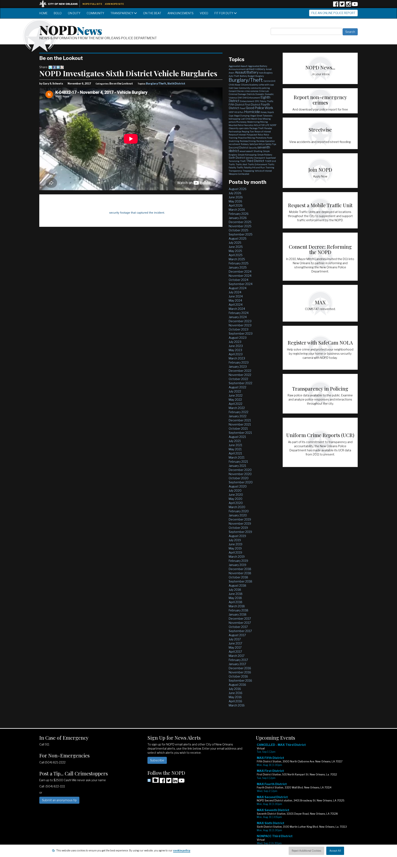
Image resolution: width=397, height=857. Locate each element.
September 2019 (240, 532)
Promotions (261, 138)
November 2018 (240, 573)
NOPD (70, 29)
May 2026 (235, 201)
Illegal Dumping (242, 115)
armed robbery (255, 69)
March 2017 (236, 655)
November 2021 (240, 424)
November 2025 (240, 226)
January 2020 (238, 515)
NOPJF (273, 125)
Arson (231, 72)
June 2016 (235, 693)
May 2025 (235, 251)
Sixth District (176, 83)
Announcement (237, 69)
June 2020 (236, 494)
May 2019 (235, 548)
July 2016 (235, 689)
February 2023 (239, 362)
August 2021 (237, 437)
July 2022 (235, 391)
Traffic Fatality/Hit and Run (251, 167)
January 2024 (238, 317)
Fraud (242, 108)
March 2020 (237, 507)
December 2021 (240, 420)
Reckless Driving (248, 141)
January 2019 (237, 565)
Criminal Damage (237, 94)
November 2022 (240, 375)
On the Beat (152, 13)
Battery (243, 76)
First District (252, 104)
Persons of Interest (237, 134)
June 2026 (236, 197)
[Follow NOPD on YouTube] (355, 5)
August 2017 (237, 635)
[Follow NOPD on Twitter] (342, 5)
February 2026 (239, 213)
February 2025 (239, 263)
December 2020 (240, 470)
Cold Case (233, 88)
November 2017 (240, 622)
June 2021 (235, 445)
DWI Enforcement (251, 97)
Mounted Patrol (236, 125)
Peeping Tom (248, 131)
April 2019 (235, 552)
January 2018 (237, 614)
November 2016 (240, 672)
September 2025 (240, 234)
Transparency (122, 13)
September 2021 (240, 432)
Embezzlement (247, 101)
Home (43, 13)
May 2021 (235, 449)
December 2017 (240, 618)
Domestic (259, 94)
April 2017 (235, 651)
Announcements (180, 13)
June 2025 (236, 246)
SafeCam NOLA (257, 144)
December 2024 (240, 271)
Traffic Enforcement (257, 164)
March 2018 (237, 606)
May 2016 (235, 697)
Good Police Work (259, 108)
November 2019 (240, 523)
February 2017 (238, 660)
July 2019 (235, 540)
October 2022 (238, 379)
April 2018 (235, 602)
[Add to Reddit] (62, 67)
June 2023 (236, 346)
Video (204, 13)
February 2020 (239, 511)
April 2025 (236, 255)
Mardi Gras (256, 119)
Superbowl (271, 158)
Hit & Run (239, 112)
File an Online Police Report (333, 13)
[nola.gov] (60, 3)
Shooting (258, 151)
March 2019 (237, 556)
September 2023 (240, 333)
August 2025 (237, 238)
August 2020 (238, 486)
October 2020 (239, 478)
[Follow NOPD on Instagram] (348, 5)
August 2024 (237, 288)
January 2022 (237, 416)
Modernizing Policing (257, 122)
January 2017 (237, 664)
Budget (251, 76)
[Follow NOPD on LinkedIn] (175, 782)
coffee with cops (266, 84)
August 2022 (237, 387)
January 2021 (237, 465)
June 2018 (236, 594)
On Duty (74, 13)
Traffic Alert (241, 164)
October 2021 (238, 428)
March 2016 (237, 705)
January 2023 (238, 366)
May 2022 (235, 399)
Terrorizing (234, 161)
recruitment (234, 144)
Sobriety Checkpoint (255, 158)
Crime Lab (264, 91)
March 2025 (237, 259)
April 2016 (235, 701)
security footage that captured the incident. (137, 212)
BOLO (58, 13)
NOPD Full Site (92, 3)
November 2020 (240, 474)
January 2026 (238, 218)
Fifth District (236, 104)
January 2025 (238, 267)
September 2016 (240, 680)
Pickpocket (251, 134)
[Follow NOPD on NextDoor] (153, 780)
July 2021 (235, 441)
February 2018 (238, 610)
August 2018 (237, 585)
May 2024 (235, 300)
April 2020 (236, 503)
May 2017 (235, 647)
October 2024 (238, 280)
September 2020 (241, 482)
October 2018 (238, 577)
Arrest (269, 69)
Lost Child (246, 119)
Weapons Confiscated (239, 174)
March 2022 (237, 408)
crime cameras (251, 91)
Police (260, 134)
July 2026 (235, 193)
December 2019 (240, 519)
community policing (260, 88)
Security (253, 147)
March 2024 (237, 308)
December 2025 (240, 222)
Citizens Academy (249, 84)
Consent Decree (236, 91)
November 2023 (240, 325)
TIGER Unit (270, 161)
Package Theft (256, 128)
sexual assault (246, 151)
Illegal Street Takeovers (261, 115)
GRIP (231, 112)
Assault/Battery (246, 72)
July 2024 (235, 292)
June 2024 (236, 296)
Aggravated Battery (257, 66)
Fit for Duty (224, 13)
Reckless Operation (265, 141)
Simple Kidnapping (247, 154)
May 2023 (235, 350)
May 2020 (235, 498)
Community (95, 13)
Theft (243, 161)
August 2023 (237, 337)
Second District (238, 147)
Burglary (259, 76)
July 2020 (235, 490)
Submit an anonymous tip (59, 800)
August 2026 (237, 189)
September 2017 (240, 631)
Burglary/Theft (156, 83)
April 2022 (235, 403)
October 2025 (238, 230)
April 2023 (236, 354)
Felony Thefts (266, 101)
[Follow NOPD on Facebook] (335, 5)
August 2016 (237, 684)
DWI (240, 97)
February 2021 (238, 461)
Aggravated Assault (238, 66)
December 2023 (240, 321)
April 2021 (235, 453)
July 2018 (235, 589)
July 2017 (235, 639)
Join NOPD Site (114, 3)
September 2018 (240, 581)
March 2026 (237, 209)
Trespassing (248, 171)
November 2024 (240, 275)
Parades (268, 128)
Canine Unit (269, 81)
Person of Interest (263, 131)
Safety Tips (270, 144)
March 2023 (237, 358)
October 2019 (238, 527)
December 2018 (240, 569)
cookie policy (181, 850)
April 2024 (236, 304)
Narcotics (248, 125)
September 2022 (240, 383)
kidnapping (234, 119)
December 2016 (240, 668)
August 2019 (237, 536)
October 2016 (238, 676)
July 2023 (235, 342)
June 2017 (235, 643)
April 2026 (236, 205)
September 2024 (240, 284)
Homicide (252, 112)
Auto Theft (234, 76)
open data (244, 128)
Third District (255, 161)
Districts (251, 94)
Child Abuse (234, 84)
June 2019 (235, 544)
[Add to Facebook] (54, 67)
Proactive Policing (246, 138)
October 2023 (238, 329)
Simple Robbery (264, 154)
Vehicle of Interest (263, 171)
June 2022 (236, 395)
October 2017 (238, 627)
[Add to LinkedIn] (58, 67)
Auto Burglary (266, 72)
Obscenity (233, 128)
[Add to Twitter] (50, 67)
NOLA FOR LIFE (261, 125)
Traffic (232, 164)
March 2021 (236, 457)
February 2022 (238, 412)
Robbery (245, 144)
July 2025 (235, 242)
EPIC (257, 101)
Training (269, 167)
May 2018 (235, 598)
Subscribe (157, 760)
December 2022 (240, 370)
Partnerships (235, 131)
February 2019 (238, 560)
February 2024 (239, 313)
